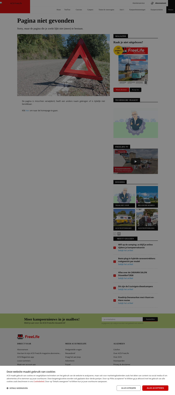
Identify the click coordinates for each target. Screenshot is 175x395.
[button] (17, 388)
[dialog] (87, 380)
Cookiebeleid (39, 381)
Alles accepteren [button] (155, 388)
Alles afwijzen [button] (128, 388)
